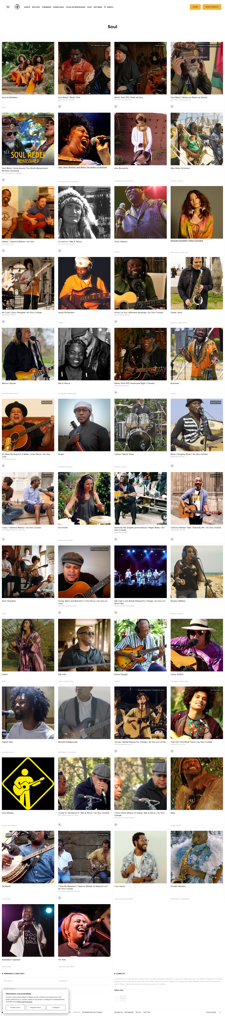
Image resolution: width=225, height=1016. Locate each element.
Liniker (5, 674)
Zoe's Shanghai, (6, 314)
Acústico (14, 459)
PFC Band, (117, 605)
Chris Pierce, (5, 459)
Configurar (56, 1007)
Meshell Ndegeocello (68, 742)
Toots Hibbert (120, 242)
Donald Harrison (178, 886)
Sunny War (132, 817)
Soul (129, 314)
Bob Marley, (181, 99)
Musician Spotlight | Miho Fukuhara (187, 241)
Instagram (129, 1012)
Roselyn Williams (178, 601)
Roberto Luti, (14, 530)
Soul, (123, 99)
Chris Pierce (75, 815)
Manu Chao (188, 99)
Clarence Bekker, (6, 530)
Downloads (58, 7)
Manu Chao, (13, 173)
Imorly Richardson (66, 313)
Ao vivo (12, 244)
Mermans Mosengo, (119, 314)
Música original (72, 605)
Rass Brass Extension (180, 168)
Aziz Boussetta (121, 168)
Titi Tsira (62, 960)
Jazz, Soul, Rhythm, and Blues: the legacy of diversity (82, 167)
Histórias (98, 7)
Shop (89, 7)
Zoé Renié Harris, (175, 744)
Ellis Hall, (122, 605)
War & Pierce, (117, 99)
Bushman (175, 383)
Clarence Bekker (130, 605)
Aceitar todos (15, 1007)
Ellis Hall (62, 674)
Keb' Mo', (116, 385)
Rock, (180, 456)
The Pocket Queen (74, 181)
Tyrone (129, 744)
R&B (14, 314)
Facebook (118, 1012)
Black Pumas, (61, 181)
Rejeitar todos (35, 1007)
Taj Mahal (6, 886)
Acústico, (7, 244)
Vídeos (27, 7)
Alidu (173, 813)
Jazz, (181, 744)
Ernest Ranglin (121, 674)
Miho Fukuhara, (175, 252)
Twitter (146, 1012)
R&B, (126, 314)
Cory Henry (119, 886)
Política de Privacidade (24, 1002)
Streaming (46, 7)
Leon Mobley (8, 813)
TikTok (138, 1012)
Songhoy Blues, (175, 456)
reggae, (60, 99)
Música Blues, (122, 385)
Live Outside (72, 244)
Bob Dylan (77, 891)
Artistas (36, 7)
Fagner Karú (7, 742)
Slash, (67, 181)
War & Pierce (64, 383)
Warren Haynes (9, 383)
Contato (77, 1012)
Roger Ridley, (117, 532)
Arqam (61, 454)
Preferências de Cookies (92, 1012)
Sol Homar (63, 528)
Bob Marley (19, 173)
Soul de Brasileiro (10, 97)
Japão (186, 252)
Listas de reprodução (75, 7)
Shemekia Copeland (11, 960)
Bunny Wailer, (174, 99)
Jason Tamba (21, 530)
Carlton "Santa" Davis (124, 454)
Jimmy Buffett (177, 674)
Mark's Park (72, 99)
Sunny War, (68, 815)
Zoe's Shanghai (9, 601)
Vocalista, (182, 252)
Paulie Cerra (176, 313)
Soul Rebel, (65, 99)
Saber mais (118, 990)
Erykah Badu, (124, 744)
